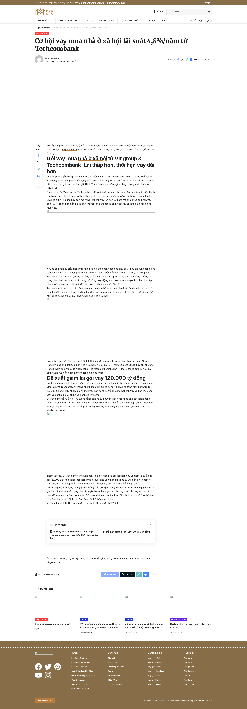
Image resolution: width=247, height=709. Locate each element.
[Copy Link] (187, 59)
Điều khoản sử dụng (116, 3)
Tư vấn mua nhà (178, 619)
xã (58, 562)
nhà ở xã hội (92, 158)
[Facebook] (154, 11)
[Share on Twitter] (182, 59)
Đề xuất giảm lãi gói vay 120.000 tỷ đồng (128, 531)
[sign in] (191, 20)
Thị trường (42, 33)
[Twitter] (158, 11)
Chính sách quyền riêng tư (91, 3)
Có (68, 558)
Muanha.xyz (53, 58)
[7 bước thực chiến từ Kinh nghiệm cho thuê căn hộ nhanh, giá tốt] (146, 608)
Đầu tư (84, 619)
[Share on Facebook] (178, 59)
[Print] (191, 59)
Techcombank (120, 558)
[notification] (195, 20)
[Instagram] (48, 675)
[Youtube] (38, 675)
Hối (73, 558)
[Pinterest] (57, 666)
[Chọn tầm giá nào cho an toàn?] (56, 608)
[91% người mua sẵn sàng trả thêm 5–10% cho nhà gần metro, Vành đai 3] (101, 608)
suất (109, 558)
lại (77, 558)
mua (82, 558)
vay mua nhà (69, 149)
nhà (88, 558)
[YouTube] (162, 11)
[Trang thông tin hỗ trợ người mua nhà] (44, 11)
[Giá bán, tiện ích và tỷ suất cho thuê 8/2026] (191, 608)
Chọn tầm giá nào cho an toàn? (52, 624)
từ (130, 558)
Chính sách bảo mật (203, 700)
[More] (196, 59)
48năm (62, 558)
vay (134, 558)
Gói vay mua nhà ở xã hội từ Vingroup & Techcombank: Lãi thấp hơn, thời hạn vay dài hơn (74, 534)
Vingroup (51, 562)
